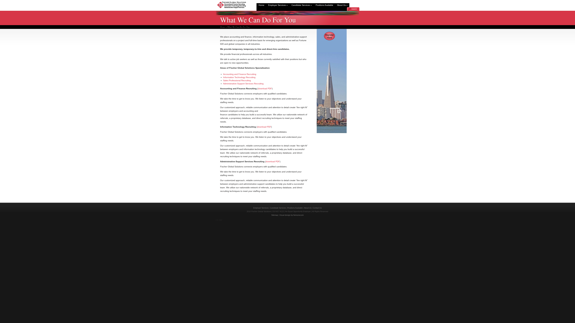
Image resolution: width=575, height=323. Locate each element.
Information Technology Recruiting (239, 77)
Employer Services (278, 5)
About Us (342, 5)
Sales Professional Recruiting (237, 80)
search (354, 9)
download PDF (265, 88)
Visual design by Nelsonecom (291, 215)
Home (261, 5)
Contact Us (317, 208)
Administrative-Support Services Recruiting (243, 83)
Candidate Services (302, 5)
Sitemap (274, 215)
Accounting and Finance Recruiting (239, 74)
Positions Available (324, 5)
